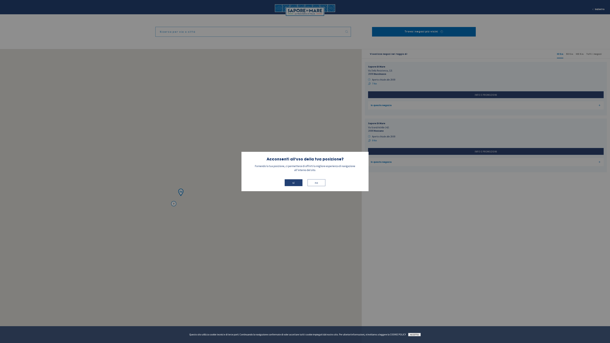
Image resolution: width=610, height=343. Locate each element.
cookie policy (398, 334)
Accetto (414, 334)
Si (293, 183)
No (316, 183)
